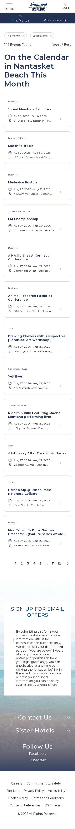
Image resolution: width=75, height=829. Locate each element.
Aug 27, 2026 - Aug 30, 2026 (32, 225)
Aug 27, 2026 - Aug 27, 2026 (32, 266)
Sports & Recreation (19, 211)
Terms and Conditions (48, 798)
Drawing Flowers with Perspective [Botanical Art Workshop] (36, 338)
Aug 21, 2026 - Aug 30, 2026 (32, 152)
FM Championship (23, 219)
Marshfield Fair (20, 146)
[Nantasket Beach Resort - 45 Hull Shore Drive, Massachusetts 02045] (38, 6)
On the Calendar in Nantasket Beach (36, 70)
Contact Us (35, 717)
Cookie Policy (18, 798)
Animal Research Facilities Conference (30, 297)
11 (53, 563)
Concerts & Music (17, 368)
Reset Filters (61, 44)
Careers (16, 783)
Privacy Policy (34, 791)
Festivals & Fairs (16, 138)
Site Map (12, 791)
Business (13, 101)
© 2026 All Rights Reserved (38, 814)
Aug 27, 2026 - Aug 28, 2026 (32, 306)
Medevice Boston (22, 182)
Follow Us (37, 746)
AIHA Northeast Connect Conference (28, 257)
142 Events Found (17, 45)
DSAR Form (53, 805)
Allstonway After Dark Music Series (37, 453)
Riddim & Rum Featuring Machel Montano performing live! (34, 415)
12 (59, 563)
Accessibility (56, 791)
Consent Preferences (25, 805)
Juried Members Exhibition (30, 109)
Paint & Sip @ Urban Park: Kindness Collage (29, 492)
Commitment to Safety (43, 783)
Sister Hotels (34, 730)
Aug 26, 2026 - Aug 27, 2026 (32, 189)
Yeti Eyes (15, 376)
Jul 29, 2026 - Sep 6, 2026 (30, 116)
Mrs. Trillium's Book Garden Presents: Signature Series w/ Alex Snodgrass (36, 532)
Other (11, 328)
